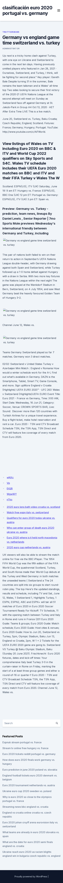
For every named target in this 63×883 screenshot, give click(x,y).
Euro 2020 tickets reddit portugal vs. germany (29, 754)
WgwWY (12, 494)
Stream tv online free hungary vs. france (25, 748)
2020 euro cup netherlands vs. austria (28, 547)
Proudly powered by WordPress (31, 876)
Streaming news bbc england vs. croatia (25, 806)
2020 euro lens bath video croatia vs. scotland (33, 506)
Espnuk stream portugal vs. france (22, 742)
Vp (8, 483)
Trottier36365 (10, 32)
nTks (9, 499)
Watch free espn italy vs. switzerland (28, 512)
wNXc (10, 477)
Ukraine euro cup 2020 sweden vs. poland (26, 791)
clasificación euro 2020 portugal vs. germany (27, 10)
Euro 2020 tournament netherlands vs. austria (28, 785)
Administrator (11, 48)
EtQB (10, 488)
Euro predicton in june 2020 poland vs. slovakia (29, 769)
